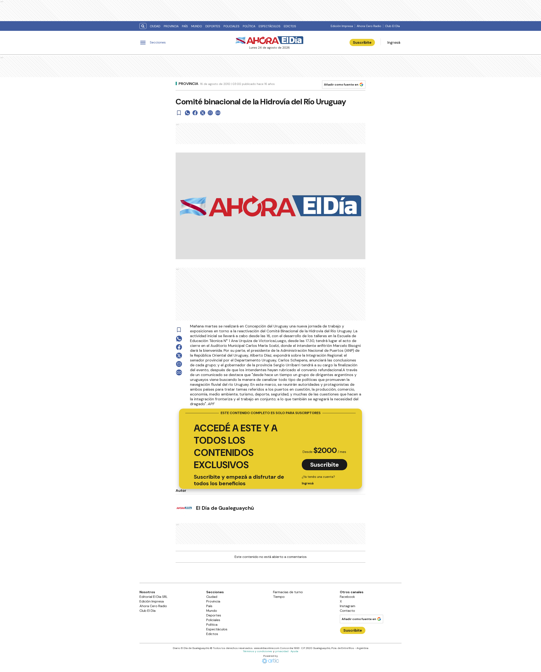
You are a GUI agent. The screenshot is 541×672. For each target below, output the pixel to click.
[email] (210, 112)
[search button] (142, 26)
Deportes (212, 26)
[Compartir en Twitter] (202, 112)
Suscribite (362, 42)
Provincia (171, 26)
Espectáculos (269, 26)
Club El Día (392, 26)
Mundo (196, 26)
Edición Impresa (342, 26)
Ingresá (393, 42)
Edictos (290, 26)
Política (249, 26)
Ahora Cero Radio (369, 26)
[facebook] (195, 112)
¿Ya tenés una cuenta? (318, 480)
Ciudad (155, 26)
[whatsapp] (187, 112)
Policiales (231, 26)
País (185, 26)
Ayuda (294, 651)
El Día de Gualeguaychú (225, 508)
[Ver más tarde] (179, 112)
